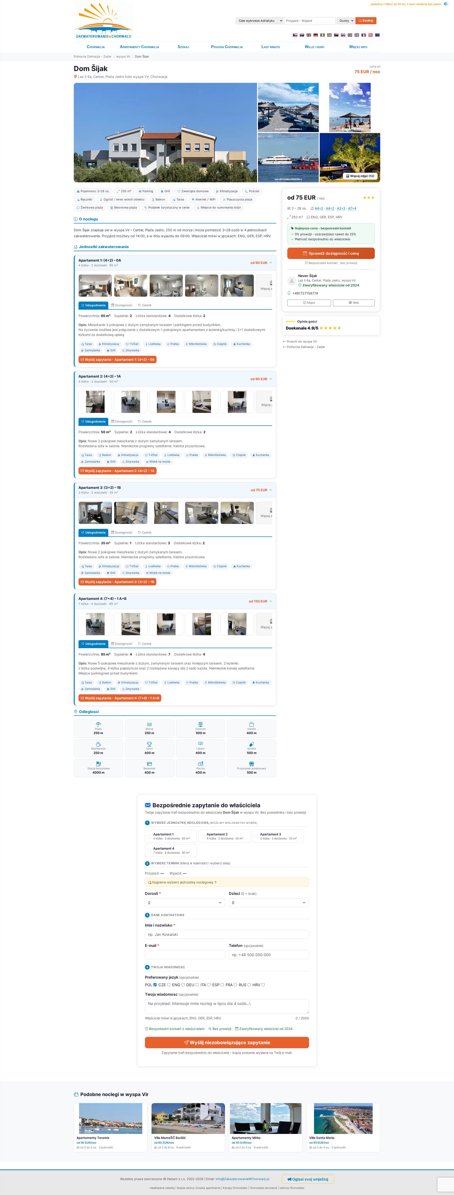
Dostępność (123, 305)
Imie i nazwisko (160, 925)
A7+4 (352, 208)
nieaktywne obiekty (162, 1188)
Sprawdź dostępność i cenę (334, 253)
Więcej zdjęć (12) (362, 176)
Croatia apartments (208, 1188)
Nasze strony (185, 1188)
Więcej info (358, 47)
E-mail (152, 945)
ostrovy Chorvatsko (291, 1188)
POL (149, 984)
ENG (176, 984)
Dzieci (243, 893)
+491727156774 (305, 293)
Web (356, 302)
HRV (257, 984)
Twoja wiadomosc (171, 994)
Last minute (271, 47)
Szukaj (367, 20)
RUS (243, 984)
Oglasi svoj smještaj (310, 1179)
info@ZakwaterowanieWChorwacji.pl (242, 1179)
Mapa (311, 302)
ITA (204, 984)
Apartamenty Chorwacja (139, 47)
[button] (331, 326)
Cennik (147, 305)
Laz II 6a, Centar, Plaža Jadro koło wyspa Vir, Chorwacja (122, 77)
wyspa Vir (123, 56)
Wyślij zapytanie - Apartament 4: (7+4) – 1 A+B (122, 698)
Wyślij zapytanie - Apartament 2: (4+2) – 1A (119, 471)
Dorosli (153, 893)
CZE (162, 984)
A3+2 (341, 208)
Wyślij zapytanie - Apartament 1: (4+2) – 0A (119, 359)
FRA (230, 984)
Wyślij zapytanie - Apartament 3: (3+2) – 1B (119, 582)
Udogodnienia (95, 305)
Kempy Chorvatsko (235, 1188)
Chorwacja (96, 47)
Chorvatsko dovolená (263, 1188)
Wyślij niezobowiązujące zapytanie (230, 1042)
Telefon (246, 945)
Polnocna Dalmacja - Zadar (93, 56)
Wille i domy (314, 47)
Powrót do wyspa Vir (302, 341)
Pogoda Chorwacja (227, 47)
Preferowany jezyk (172, 977)
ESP (216, 984)
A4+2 (319, 208)
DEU (191, 984)
